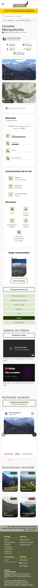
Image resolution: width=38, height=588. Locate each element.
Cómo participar (25, 545)
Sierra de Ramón (19, 281)
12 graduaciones (11, 120)
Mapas (6, 540)
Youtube (24, 563)
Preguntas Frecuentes (8, 552)
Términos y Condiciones (8, 548)
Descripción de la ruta (19, 300)
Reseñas (19, 309)
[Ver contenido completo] (32, 413)
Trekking (10, 20)
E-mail (6, 560)
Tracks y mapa (19, 305)
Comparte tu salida (26, 542)
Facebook (24, 560)
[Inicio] (4, 20)
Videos (19, 318)
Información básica (19, 296)
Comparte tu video (19, 335)
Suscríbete (7, 573)
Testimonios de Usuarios (9, 543)
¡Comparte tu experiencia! (19, 403)
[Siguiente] (34, 434)
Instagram (24, 566)
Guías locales (19, 322)
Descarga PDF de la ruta (19, 290)
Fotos (19, 314)
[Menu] (5, 4)
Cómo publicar (25, 540)
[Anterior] (3, 434)
